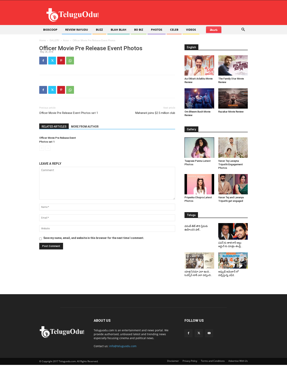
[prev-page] (41, 148)
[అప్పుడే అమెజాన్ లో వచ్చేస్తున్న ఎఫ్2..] (233, 260)
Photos (156, 29)
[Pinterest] (61, 60)
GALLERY (54, 40)
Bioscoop (50, 29)
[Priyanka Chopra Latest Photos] (199, 184)
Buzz (99, 29)
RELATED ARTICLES (54, 126)
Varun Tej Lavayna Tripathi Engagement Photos (230, 164)
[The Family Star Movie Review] (233, 65)
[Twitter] (52, 60)
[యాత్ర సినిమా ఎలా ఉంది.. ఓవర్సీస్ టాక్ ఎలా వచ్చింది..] (199, 260)
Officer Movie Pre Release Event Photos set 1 (68, 113)
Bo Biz (138, 29)
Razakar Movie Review (231, 111)
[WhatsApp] (70, 60)
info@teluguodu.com (122, 346)
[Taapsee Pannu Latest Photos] (199, 147)
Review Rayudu (76, 29)
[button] (243, 30)
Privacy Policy (190, 361)
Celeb (174, 29)
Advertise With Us (238, 361)
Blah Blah (118, 29)
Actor (66, 40)
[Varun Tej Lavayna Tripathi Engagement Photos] (233, 147)
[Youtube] (209, 333)
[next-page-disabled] (47, 148)
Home (42, 40)
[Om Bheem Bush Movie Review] (199, 98)
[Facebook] (43, 60)
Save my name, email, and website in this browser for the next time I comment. (93, 237)
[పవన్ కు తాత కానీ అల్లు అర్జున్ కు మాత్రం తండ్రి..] (233, 231)
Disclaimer (173, 361)
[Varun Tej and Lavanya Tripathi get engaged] (233, 184)
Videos (191, 29)
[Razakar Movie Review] (233, 98)
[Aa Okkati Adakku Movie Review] (199, 65)
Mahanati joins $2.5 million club (155, 113)
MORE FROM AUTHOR (85, 126)
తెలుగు (213, 30)
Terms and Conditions (213, 361)
